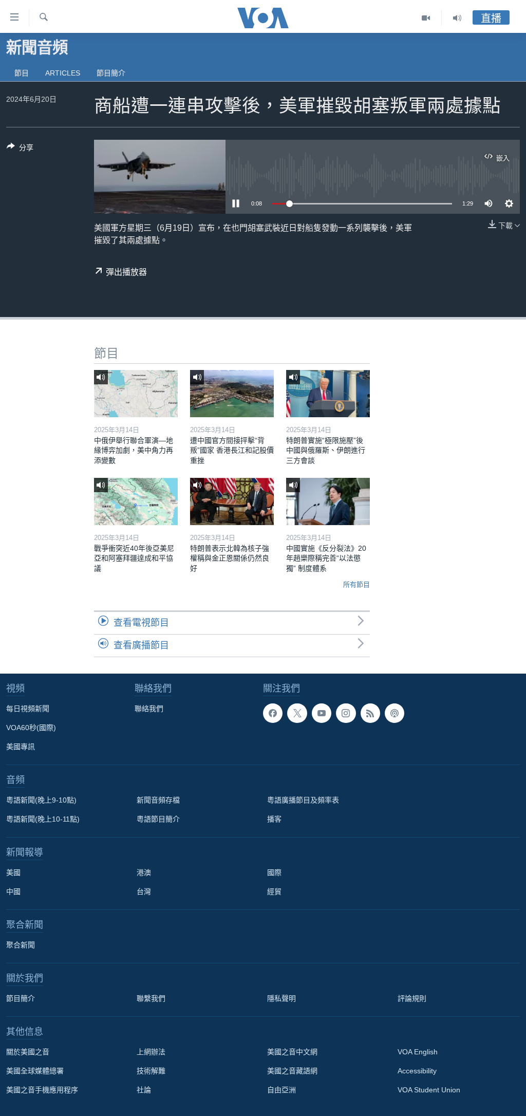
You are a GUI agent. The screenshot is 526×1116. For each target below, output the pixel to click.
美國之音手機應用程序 (42, 1090)
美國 (13, 872)
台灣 (144, 891)
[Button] (20, 149)
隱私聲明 (281, 998)
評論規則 (412, 998)
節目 (21, 73)
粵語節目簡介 (158, 819)
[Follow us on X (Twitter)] (297, 713)
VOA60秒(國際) (31, 727)
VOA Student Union (429, 1090)
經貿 (274, 891)
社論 (144, 1090)
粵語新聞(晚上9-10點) (41, 800)
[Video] (426, 18)
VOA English (418, 1052)
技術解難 (151, 1071)
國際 (274, 872)
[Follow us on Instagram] (345, 713)
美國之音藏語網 (292, 1071)
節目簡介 (111, 73)
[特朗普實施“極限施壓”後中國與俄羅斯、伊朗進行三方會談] (328, 393)
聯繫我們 (151, 998)
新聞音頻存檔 (158, 800)
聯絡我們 (149, 708)
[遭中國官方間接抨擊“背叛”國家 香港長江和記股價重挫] (232, 393)
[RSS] (370, 713)
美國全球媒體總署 (35, 1071)
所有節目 (356, 584)
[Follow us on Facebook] (273, 713)
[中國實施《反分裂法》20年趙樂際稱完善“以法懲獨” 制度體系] (328, 501)
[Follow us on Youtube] (321, 713)
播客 (274, 819)
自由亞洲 (281, 1090)
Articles (62, 73)
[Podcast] (394, 713)
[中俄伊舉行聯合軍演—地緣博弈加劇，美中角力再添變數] (136, 393)
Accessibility (417, 1071)
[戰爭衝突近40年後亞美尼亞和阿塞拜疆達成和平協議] (136, 501)
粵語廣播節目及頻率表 (303, 800)
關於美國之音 (27, 1052)
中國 (13, 891)
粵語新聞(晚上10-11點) (43, 819)
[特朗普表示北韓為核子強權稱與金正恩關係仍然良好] (232, 501)
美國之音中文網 (292, 1052)
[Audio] (457, 18)
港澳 (144, 872)
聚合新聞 (20, 945)
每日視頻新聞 (27, 708)
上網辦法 (151, 1052)
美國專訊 (20, 746)
